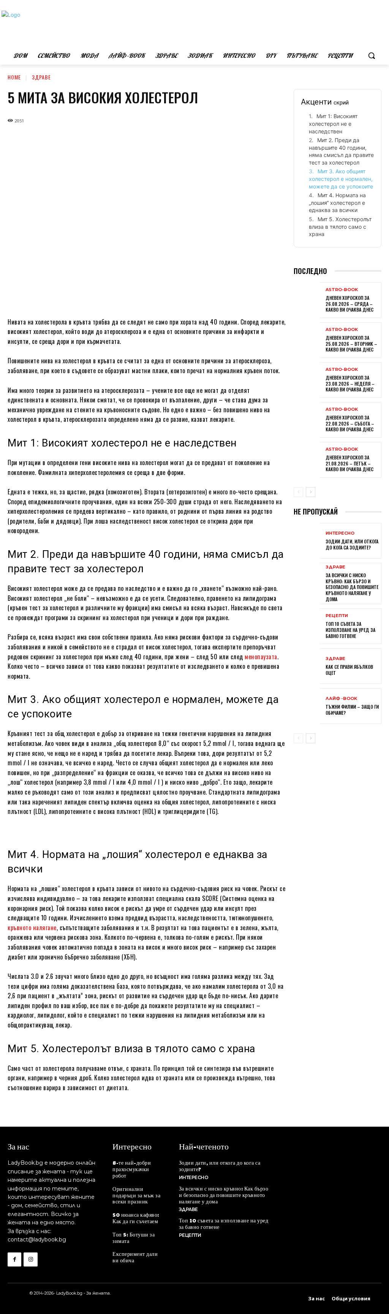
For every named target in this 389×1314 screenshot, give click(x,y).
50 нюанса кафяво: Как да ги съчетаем (135, 1218)
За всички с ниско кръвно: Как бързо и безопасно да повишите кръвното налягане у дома (352, 587)
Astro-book (342, 290)
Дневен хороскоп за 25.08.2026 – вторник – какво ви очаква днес (351, 343)
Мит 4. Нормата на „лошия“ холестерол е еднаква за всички (337, 202)
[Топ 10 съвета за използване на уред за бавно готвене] (307, 627)
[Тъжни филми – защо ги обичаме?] (307, 707)
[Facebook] (14, 1259)
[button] (371, 55)
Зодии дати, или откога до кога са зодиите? (352, 544)
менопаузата (261, 656)
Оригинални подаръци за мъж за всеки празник (136, 1195)
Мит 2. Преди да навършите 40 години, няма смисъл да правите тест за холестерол (341, 151)
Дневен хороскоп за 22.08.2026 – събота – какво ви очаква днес (350, 423)
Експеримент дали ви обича (135, 1257)
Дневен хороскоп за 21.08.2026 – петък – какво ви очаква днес (349, 463)
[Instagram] (30, 1259)
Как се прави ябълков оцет (349, 669)
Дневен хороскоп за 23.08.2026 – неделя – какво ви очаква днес (350, 383)
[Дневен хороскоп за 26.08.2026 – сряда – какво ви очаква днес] (307, 301)
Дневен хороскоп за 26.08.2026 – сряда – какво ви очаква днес (349, 303)
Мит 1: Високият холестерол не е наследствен (333, 123)
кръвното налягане (32, 927)
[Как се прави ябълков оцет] (307, 667)
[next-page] (310, 492)
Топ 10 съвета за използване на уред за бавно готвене (350, 630)
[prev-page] (298, 492)
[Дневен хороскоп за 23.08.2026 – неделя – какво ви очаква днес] (307, 381)
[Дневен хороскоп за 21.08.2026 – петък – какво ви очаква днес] (307, 460)
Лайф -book (341, 699)
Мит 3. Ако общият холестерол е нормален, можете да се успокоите (341, 178)
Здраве (41, 77)
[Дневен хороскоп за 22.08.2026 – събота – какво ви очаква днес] (307, 421)
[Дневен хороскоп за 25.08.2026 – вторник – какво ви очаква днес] (307, 341)
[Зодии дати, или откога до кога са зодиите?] (307, 541)
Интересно (340, 533)
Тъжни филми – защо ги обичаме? (352, 709)
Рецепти (337, 616)
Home (14, 77)
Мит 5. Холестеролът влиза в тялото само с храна (340, 226)
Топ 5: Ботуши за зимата (133, 1237)
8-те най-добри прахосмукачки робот (131, 1169)
